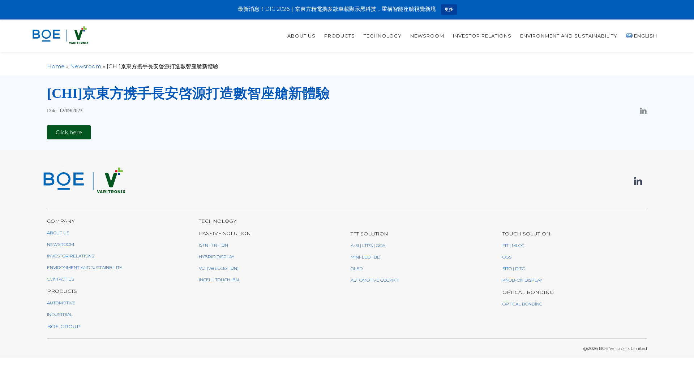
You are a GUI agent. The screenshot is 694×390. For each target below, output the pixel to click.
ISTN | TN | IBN (213, 245)
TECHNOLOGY (383, 36)
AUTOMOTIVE (61, 303)
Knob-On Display (522, 280)
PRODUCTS (339, 36)
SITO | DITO (513, 268)
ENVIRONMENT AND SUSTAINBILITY (84, 267)
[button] (69, 132)
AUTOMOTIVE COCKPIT (375, 280)
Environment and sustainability (568, 36)
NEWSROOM (60, 244)
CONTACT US (60, 279)
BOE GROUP (64, 326)
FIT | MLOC (513, 245)
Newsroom (427, 36)
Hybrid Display (216, 256)
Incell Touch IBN (219, 279)
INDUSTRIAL (60, 314)
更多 (449, 9)
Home (56, 66)
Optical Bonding (522, 304)
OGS (506, 257)
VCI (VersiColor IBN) (219, 268)
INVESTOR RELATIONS (482, 36)
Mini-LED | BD (365, 257)
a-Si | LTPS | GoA (368, 245)
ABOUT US (301, 36)
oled (357, 268)
